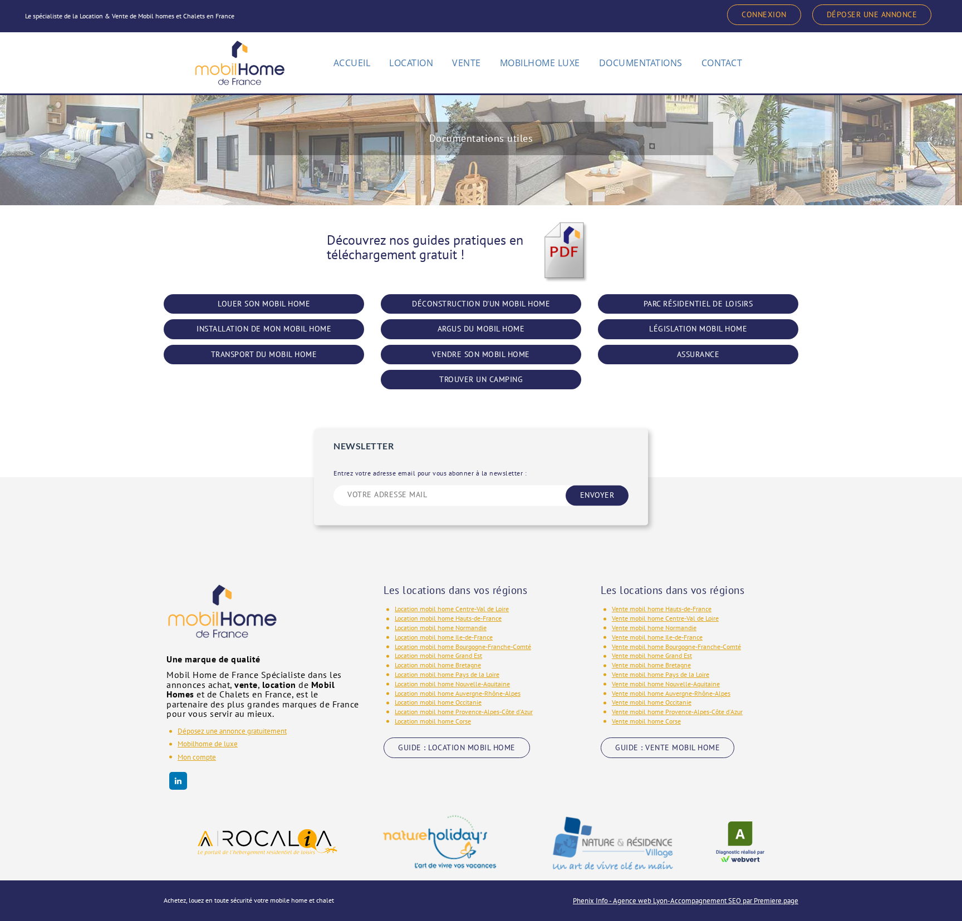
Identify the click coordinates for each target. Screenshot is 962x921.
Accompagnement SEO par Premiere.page (734, 900)
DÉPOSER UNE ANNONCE (872, 14)
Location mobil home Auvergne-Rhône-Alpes (458, 693)
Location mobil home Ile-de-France (444, 637)
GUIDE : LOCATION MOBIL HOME (457, 747)
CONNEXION (764, 14)
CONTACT (722, 63)
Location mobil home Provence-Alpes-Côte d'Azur (464, 711)
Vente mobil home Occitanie (651, 702)
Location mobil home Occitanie (438, 702)
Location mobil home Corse (433, 721)
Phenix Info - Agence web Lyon (620, 900)
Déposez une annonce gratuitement (232, 731)
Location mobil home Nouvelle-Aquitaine (452, 684)
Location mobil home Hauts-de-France (448, 618)
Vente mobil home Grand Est (652, 655)
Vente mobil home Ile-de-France (657, 637)
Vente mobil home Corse (646, 721)
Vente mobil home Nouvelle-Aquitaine (666, 684)
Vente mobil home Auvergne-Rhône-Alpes (671, 693)
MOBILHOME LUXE (540, 63)
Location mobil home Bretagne (438, 665)
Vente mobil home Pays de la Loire (660, 674)
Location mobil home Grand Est (438, 655)
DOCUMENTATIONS (641, 63)
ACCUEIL (352, 63)
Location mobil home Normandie (441, 627)
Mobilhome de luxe (208, 744)
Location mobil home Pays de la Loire (447, 674)
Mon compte (197, 757)
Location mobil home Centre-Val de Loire (452, 609)
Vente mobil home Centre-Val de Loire (665, 618)
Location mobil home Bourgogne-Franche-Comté (463, 646)
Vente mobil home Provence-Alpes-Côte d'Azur (677, 711)
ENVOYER (597, 496)
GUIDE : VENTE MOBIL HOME (667, 747)
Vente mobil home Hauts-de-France (661, 609)
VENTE (466, 63)
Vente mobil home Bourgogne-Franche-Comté (676, 646)
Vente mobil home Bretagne (651, 665)
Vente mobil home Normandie (654, 627)
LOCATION (411, 63)
